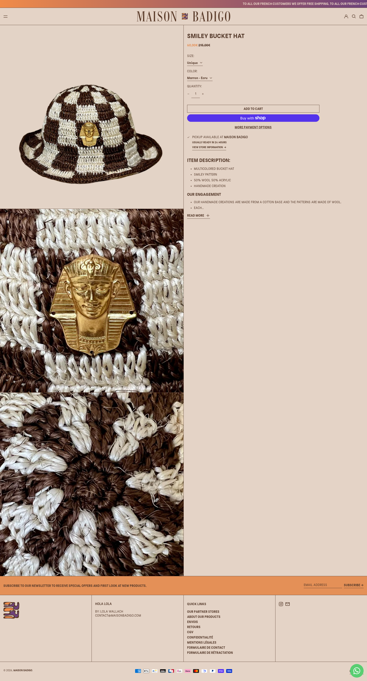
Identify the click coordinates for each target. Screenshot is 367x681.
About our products (203, 617)
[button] (354, 16)
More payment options (253, 127)
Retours (193, 627)
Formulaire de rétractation (210, 652)
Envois (192, 622)
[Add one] (203, 94)
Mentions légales (201, 642)
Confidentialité (200, 637)
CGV (190, 632)
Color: (192, 71)
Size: (190, 56)
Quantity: (194, 86)
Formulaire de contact (206, 647)
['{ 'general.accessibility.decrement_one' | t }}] (188, 94)
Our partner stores (203, 611)
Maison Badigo (22, 670)
